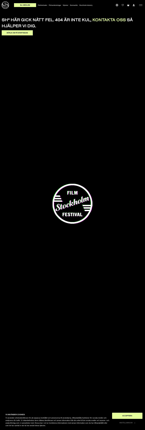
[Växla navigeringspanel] (140, 5)
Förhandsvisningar (55, 5)
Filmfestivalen (42, 5)
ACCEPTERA (127, 416)
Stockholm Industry (85, 5)
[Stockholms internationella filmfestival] (5, 5)
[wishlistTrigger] (123, 5)
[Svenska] (117, 5)
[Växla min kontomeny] (134, 5)
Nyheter (65, 5)
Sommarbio (74, 5)
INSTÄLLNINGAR (126, 423)
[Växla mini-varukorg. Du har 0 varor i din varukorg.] (128, 5)
